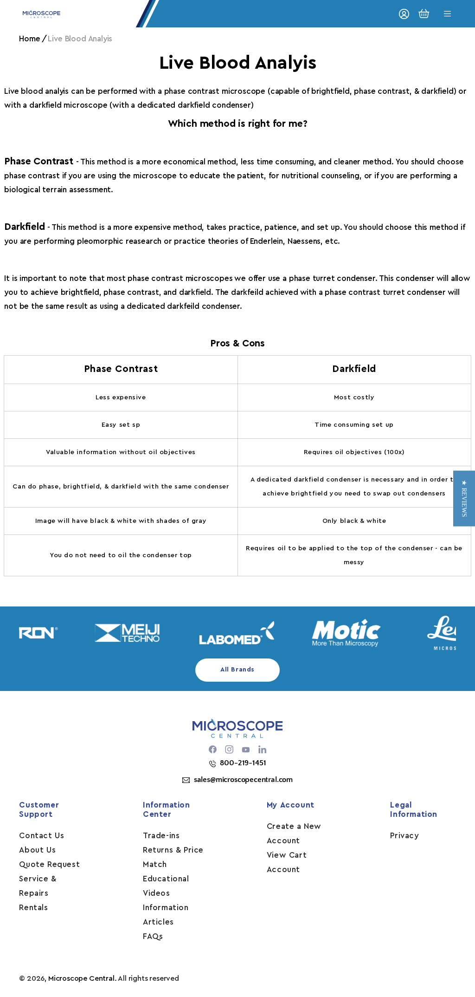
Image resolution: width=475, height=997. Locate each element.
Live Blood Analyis (80, 39)
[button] (464, 499)
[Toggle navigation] (447, 14)
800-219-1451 (243, 763)
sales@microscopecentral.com (243, 779)
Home (29, 39)
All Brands (237, 669)
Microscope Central (81, 978)
